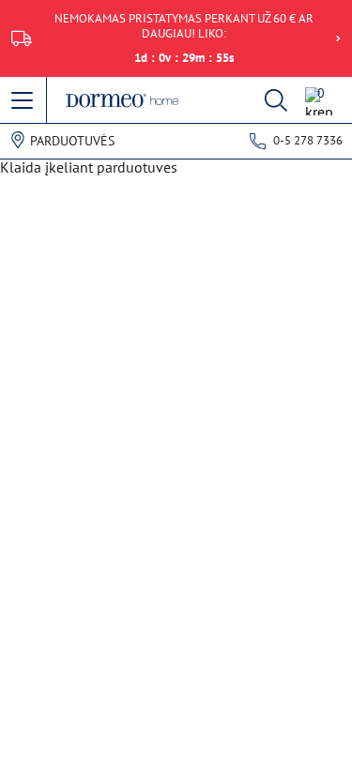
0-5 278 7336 (308, 140)
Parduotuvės (72, 140)
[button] (23, 101)
